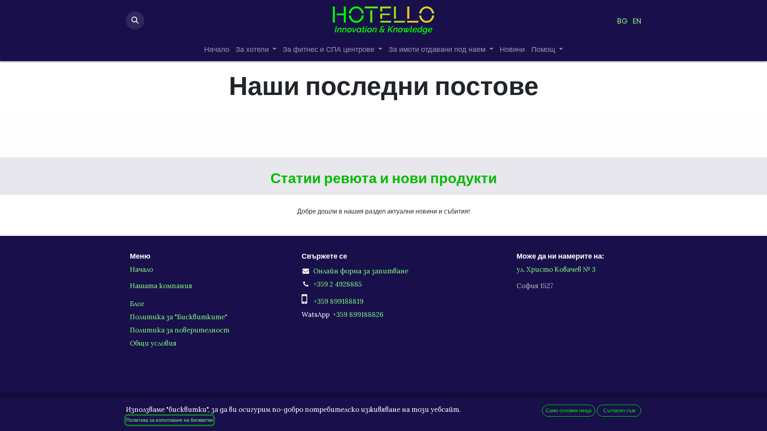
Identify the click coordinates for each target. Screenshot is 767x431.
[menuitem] (622, 21)
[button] (135, 20)
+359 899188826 (358, 314)
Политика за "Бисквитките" (178, 316)
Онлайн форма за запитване (360, 271)
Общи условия (153, 343)
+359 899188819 (339, 301)
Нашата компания (161, 285)
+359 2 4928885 (337, 284)
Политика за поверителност (179, 330)
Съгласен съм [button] (619, 410)
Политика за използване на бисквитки (169, 420)
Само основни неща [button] (569, 410)
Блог (137, 303)
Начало (141, 269)
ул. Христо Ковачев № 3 (557, 269)
